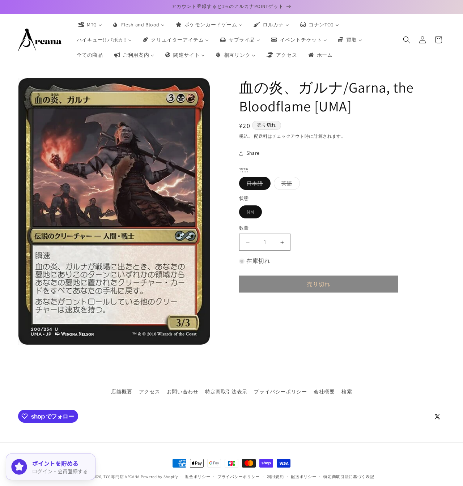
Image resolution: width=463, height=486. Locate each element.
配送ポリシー (303, 476)
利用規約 (275, 476)
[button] (407, 40)
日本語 (257, 185)
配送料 (261, 136)
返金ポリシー (197, 476)
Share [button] (253, 153)
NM (253, 213)
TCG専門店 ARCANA (121, 476)
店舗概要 (121, 391)
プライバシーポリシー (280, 391)
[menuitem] (89, 24)
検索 (346, 391)
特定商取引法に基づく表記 (348, 476)
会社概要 (324, 391)
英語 (289, 185)
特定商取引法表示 (226, 391)
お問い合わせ (183, 391)
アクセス (149, 391)
